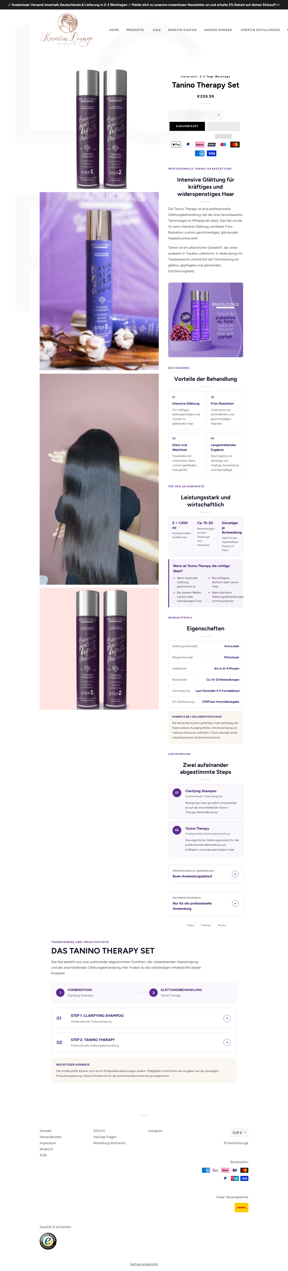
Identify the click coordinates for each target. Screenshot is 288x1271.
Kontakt (45, 1131)
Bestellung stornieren (109, 1143)
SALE (157, 30)
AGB (43, 1155)
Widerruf (46, 1149)
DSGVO (99, 1131)
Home (114, 30)
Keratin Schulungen (260, 30)
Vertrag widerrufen (144, 1264)
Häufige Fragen (105, 1137)
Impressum (48, 1143)
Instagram (155, 1131)
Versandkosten (51, 1137)
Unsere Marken (218, 30)
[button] (223, 126)
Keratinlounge (237, 1143)
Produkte (135, 30)
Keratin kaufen (182, 30)
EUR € (237, 1133)
